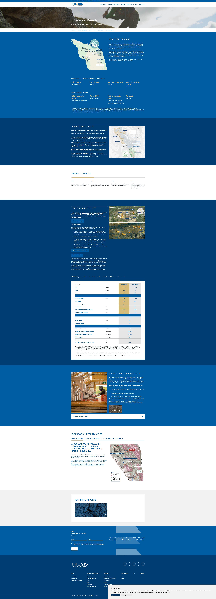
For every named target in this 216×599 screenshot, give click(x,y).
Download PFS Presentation (81, 250)
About (72, 573)
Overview (73, 30)
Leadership (74, 578)
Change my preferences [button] (126, 595)
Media (122, 578)
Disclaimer (90, 595)
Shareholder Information (110, 578)
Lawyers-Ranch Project (113, 4)
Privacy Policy (167, 592)
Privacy (96, 595)
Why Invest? (107, 576)
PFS (90, 30)
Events (105, 582)
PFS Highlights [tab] (76, 277)
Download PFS (77, 255)
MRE (95, 30)
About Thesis (103, 4)
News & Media (130, 4)
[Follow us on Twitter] (129, 564)
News (122, 576)
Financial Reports (127, 539)
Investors (123, 4)
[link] (167, 592)
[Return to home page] (77, 4)
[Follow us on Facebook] (125, 564)
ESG (136, 4)
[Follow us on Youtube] (134, 564)
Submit (74, 549)
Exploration (100, 30)
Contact (141, 4)
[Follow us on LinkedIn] (138, 564)
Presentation (107, 580)
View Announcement (78, 221)
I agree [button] (113, 595)
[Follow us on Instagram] (143, 564)
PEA (88, 580)
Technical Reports (110, 30)
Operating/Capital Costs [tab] (107, 277)
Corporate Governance (76, 580)
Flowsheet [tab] (121, 277)
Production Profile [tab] (90, 277)
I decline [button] (117, 595)
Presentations (140, 539)
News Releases (114, 539)
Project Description (82, 30)
